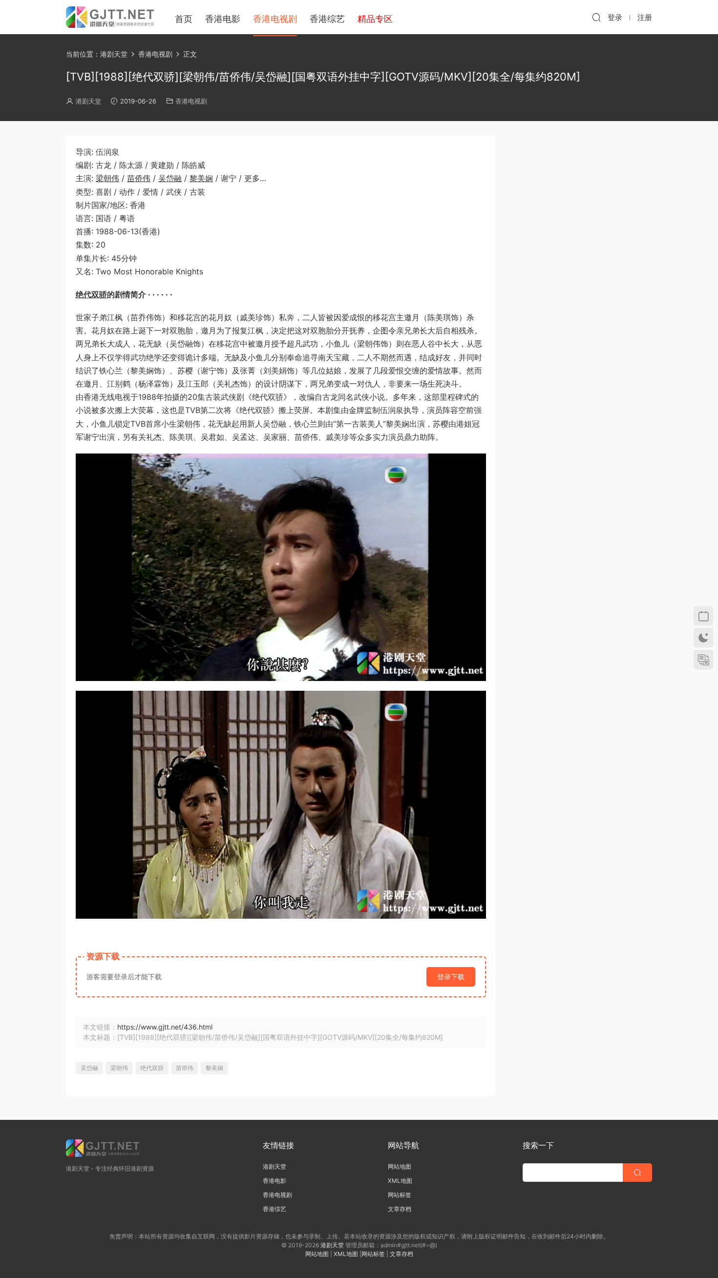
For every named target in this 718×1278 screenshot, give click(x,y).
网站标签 (399, 1194)
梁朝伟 (107, 178)
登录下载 (451, 976)
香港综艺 (327, 19)
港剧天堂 (88, 101)
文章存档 (399, 1209)
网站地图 (399, 1166)
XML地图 (400, 1180)
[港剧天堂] (110, 17)
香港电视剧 (275, 19)
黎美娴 (201, 178)
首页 (183, 19)
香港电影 (222, 19)
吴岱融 (170, 178)
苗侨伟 (138, 178)
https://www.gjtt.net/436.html (164, 1027)
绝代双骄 (91, 294)
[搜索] (596, 17)
